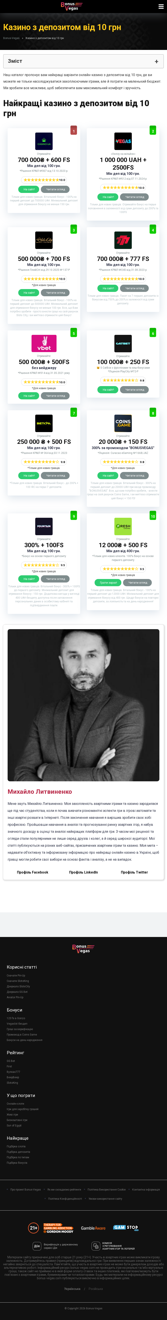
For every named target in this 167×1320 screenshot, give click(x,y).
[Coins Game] (123, 431)
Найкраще (17, 1138)
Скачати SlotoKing (18, 981)
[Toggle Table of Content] (154, 61)
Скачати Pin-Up (16, 975)
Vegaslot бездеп (17, 1023)
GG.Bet (11, 1061)
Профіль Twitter (134, 872)
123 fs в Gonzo (16, 1018)
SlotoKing (12, 1082)
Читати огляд (55, 189)
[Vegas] (123, 149)
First (9, 1066)
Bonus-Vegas (11, 38)
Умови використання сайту (105, 1198)
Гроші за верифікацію (20, 1029)
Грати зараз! (108, 582)
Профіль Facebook (32, 872)
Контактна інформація (146, 1189)
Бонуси (14, 1010)
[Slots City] (44, 248)
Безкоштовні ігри (17, 1120)
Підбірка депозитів (18, 1151)
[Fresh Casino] (123, 534)
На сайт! (29, 189)
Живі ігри (12, 1114)
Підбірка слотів (16, 1146)
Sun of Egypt (14, 1125)
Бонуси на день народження (24, 1040)
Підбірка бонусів (17, 1162)
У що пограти (21, 1095)
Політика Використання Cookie (107, 1189)
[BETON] (44, 431)
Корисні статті (22, 967)
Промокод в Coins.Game (22, 1034)
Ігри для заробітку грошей (22, 1109)
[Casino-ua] (44, 149)
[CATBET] (123, 351)
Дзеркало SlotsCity (18, 986)
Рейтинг (15, 1052)
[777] (123, 248)
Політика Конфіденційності (65, 1198)
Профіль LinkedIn (83, 872)
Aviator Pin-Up (15, 997)
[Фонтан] (44, 534)
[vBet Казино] (44, 351)
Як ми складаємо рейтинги (64, 1189)
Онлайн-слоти (15, 1103)
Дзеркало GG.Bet (17, 991)
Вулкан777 (13, 1071)
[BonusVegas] (72, 6)
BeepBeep (13, 1077)
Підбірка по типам (18, 1157)
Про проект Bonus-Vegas (25, 1189)
